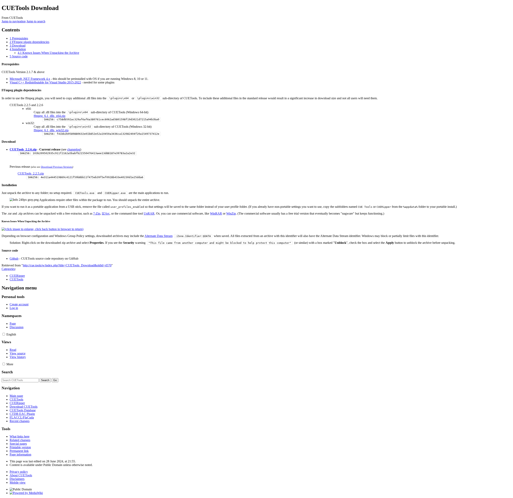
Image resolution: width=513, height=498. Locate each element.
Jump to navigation (14, 21)
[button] (3, 334)
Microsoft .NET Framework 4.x (30, 78)
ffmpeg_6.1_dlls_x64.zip (49, 115)
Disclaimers (17, 479)
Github (14, 258)
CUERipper (17, 275)
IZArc (106, 213)
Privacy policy (19, 471)
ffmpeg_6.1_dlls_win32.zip (51, 130)
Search (7, 372)
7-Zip (96, 213)
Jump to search (35, 21)
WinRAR (216, 213)
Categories (8, 269)
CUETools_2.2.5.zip (31, 173)
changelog (73, 149)
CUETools (16, 279)
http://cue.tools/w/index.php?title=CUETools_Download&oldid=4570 (67, 265)
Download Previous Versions (56, 166)
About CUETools (21, 475)
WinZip (231, 213)
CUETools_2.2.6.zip (23, 149)
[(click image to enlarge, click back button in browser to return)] (42, 229)
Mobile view (18, 482)
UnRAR (149, 213)
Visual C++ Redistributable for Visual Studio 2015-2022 (45, 82)
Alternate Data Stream (158, 236)
